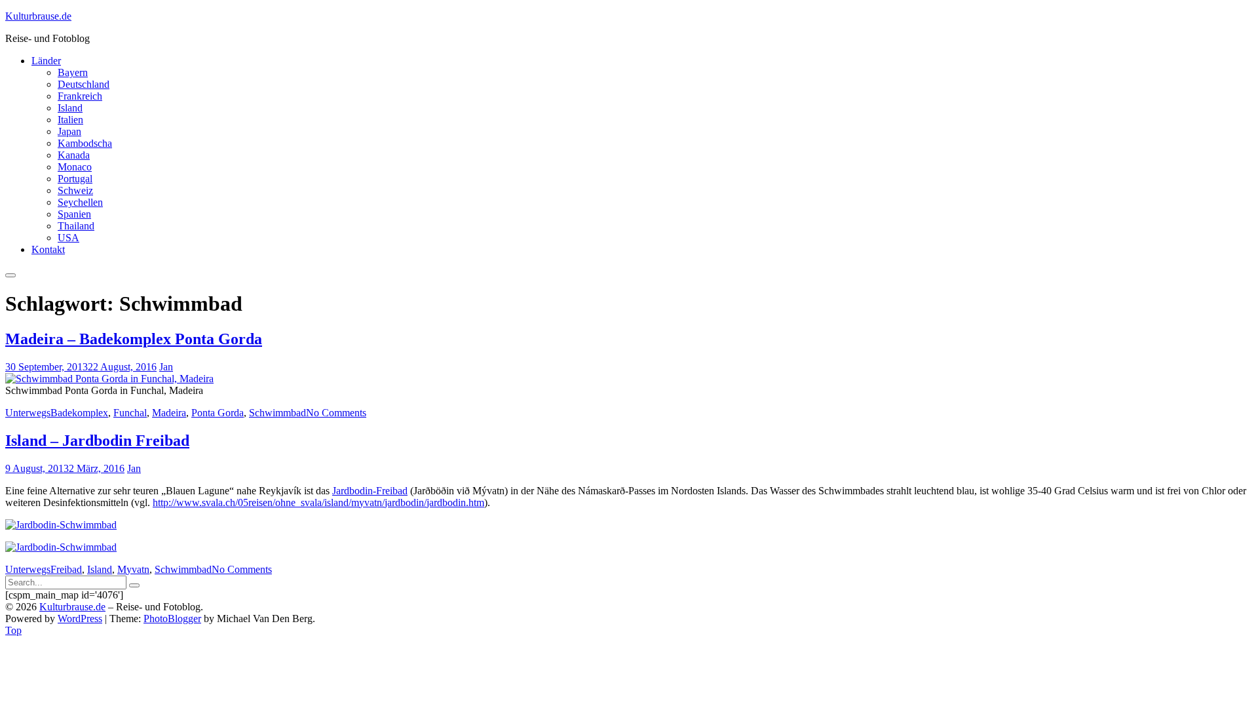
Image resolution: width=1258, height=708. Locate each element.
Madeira (169, 412)
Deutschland (83, 84)
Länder (46, 60)
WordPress (80, 618)
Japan (69, 131)
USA (68, 237)
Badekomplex (79, 412)
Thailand (76, 225)
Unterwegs (27, 412)
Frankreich (80, 96)
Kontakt (48, 249)
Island (70, 107)
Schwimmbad (277, 412)
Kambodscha (85, 143)
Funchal (130, 412)
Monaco (75, 166)
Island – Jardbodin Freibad (97, 440)
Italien (70, 119)
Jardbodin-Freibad (370, 490)
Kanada (74, 155)
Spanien (74, 214)
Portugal (75, 178)
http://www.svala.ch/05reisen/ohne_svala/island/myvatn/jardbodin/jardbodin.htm (318, 502)
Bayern (73, 72)
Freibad (66, 569)
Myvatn (133, 569)
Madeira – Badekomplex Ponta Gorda (133, 338)
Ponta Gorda (217, 412)
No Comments (336, 412)
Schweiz (75, 190)
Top (13, 630)
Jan (166, 366)
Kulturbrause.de (38, 16)
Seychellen (80, 202)
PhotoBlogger (172, 618)
